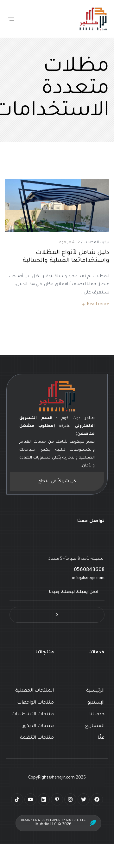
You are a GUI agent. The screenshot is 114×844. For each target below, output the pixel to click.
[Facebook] (97, 799)
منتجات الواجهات (35, 702)
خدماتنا (96, 714)
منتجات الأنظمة (37, 738)
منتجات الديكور (38, 726)
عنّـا (101, 738)
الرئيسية (95, 690)
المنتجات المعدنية (34, 690)
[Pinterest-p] (57, 799)
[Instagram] (70, 799)
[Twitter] (84, 799)
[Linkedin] (44, 799)
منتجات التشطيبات (32, 714)
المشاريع (94, 726)
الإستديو (95, 702)
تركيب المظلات (96, 243)
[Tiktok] (17, 799)
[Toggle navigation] (23, 19)
